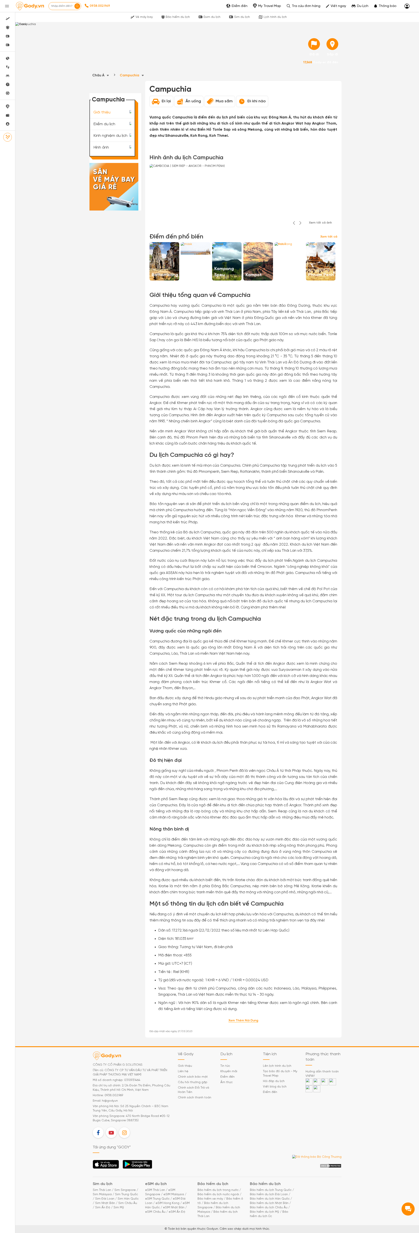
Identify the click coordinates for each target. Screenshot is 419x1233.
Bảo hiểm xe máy (210, 1198)
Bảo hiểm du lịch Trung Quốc (271, 1190)
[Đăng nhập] (407, 6)
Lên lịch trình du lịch (277, 1066)
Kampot (254, 275)
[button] (385, 6)
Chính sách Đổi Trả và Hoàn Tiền (193, 1090)
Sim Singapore (125, 1190)
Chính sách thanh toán (194, 1097)
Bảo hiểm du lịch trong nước (218, 1190)
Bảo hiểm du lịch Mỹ (264, 1212)
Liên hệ (183, 1071)
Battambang (165, 275)
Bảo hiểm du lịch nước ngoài (218, 1194)
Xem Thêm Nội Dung (243, 1020)
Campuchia (130, 75)
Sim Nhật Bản (105, 1203)
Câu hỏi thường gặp (192, 1082)
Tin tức (225, 1066)
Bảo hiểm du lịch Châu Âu (268, 1207)
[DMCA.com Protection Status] (331, 1166)
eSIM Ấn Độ (177, 1212)
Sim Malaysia (102, 1194)
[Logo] (29, 6)
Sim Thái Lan (102, 1190)
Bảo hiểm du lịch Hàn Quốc (270, 1198)
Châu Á (98, 75)
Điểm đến (227, 1077)
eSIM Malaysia (173, 1194)
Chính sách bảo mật (193, 1077)
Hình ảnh (101, 148)
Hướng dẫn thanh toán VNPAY (322, 1074)
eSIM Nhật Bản (173, 1207)
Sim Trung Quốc (126, 1194)
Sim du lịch (242, 17)
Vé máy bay (144, 17)
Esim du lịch (212, 17)
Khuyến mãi (228, 1071)
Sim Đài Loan (104, 1198)
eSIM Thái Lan (155, 1190)
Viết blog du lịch (275, 1086)
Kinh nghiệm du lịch (110, 136)
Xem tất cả (328, 236)
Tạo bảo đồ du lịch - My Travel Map (280, 1073)
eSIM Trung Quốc (157, 1198)
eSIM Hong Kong (167, 1203)
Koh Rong (286, 275)
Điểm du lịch (104, 124)
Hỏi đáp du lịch (274, 1081)
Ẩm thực (226, 1082)
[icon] (314, 44)
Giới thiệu (101, 112)
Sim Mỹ (118, 1207)
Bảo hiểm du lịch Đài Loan (269, 1194)
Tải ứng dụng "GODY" (106, 1166)
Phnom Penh (321, 275)
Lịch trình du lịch (275, 17)
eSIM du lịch (156, 1184)
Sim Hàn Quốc (128, 1198)
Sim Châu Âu (127, 1203)
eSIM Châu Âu (155, 1212)
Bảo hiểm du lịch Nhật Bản (269, 1203)
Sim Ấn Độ (102, 1207)
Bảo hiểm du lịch (178, 17)
